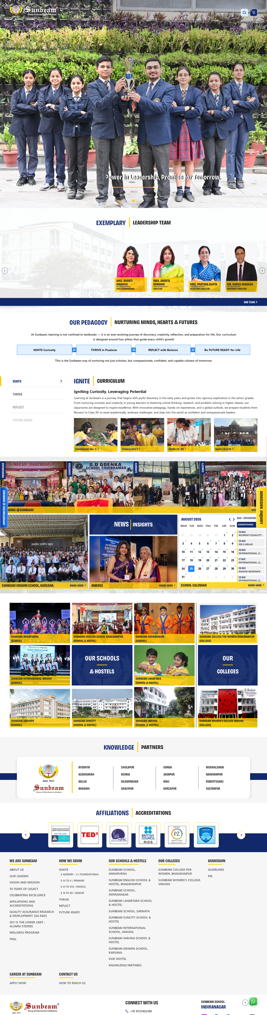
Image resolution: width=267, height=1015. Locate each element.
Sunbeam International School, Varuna (127, 930)
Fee (210, 876)
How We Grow (70, 860)
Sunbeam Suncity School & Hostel (130, 919)
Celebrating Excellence (27, 895)
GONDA (167, 767)
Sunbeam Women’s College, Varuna (179, 882)
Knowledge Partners (125, 965)
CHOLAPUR (127, 767)
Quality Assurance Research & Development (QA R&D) (32, 914)
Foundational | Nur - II (85, 449)
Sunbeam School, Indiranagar (122, 892)
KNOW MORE (77, 585)
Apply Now (18, 983)
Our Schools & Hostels (127, 860)
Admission (216, 860)
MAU (166, 781)
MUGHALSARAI (215, 767)
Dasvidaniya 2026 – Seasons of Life (235, 482)
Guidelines (216, 870)
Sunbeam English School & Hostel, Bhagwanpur (130, 882)
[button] (11, 185)
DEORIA (125, 774)
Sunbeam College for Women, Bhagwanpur (175, 872)
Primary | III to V (130, 449)
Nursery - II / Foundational (81, 874)
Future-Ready (69, 912)
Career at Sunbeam (26, 974)
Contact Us (68, 974)
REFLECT (18, 407)
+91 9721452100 (141, 1011)
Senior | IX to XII (223, 449)
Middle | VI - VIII (176, 449)
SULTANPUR (213, 788)
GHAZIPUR (127, 788)
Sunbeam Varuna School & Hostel (129, 940)
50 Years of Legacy (24, 889)
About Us (17, 870)
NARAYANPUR (214, 774)
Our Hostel (117, 959)
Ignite (63, 870)
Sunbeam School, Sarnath (129, 911)
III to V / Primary (73, 880)
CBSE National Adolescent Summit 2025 (168, 483)
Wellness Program (24, 932)
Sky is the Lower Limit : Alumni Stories (27, 924)
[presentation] (26, 835)
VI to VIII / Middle (74, 886)
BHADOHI (84, 788)
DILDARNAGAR (129, 781)
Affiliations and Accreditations (22, 903)
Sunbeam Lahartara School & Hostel (130, 903)
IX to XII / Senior (73, 893)
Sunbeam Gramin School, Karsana (128, 950)
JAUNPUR (169, 774)
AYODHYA (84, 767)
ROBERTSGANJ (214, 781)
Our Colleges (169, 860)
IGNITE (17, 381)
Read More (59, 293)
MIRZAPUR (169, 788)
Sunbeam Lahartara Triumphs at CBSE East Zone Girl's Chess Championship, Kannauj (102, 483)
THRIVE (17, 394)
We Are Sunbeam (23, 860)
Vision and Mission (25, 882)
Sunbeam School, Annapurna (122, 872)
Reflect (64, 906)
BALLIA (82, 781)
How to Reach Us (72, 983)
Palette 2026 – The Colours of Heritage (35, 483)
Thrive (64, 899)
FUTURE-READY (23, 420)
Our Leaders (19, 876)
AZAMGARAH (86, 774)
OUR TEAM (250, 302)
